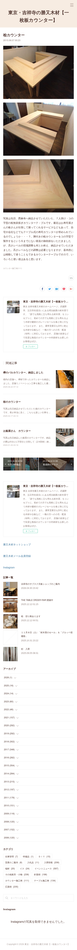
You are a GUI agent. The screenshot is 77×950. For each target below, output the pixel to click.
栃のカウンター (12, 401)
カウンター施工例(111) (12, 268)
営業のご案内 (13, 862)
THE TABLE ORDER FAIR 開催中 (37, 599)
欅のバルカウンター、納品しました (23, 372)
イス (25, 868)
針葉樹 (40, 874)
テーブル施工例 (45, 880)
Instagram (9, 567)
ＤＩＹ (44, 856)
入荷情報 (51, 862)
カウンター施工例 (17, 880)
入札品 (33, 862)
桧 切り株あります (30, 616)
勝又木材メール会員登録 (17, 556)
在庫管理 (11, 856)
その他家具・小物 (17, 874)
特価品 (28, 856)
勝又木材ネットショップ (17, 544)
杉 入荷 (25, 648)
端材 (10, 868)
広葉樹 (11, 886)
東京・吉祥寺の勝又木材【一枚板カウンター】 (38, 16)
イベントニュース (46, 868)
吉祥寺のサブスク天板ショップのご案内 (40, 583)
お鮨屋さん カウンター (17, 430)
